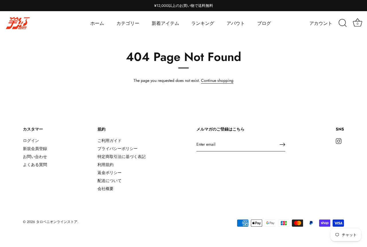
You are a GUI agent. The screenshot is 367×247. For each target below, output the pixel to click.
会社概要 (105, 188)
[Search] (342, 23)
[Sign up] (282, 144)
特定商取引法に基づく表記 (121, 156)
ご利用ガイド (109, 140)
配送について (109, 180)
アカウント (320, 23)
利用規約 (105, 164)
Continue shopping (217, 80)
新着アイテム (165, 23)
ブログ (264, 23)
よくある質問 (35, 164)
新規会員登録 (35, 148)
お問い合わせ (35, 156)
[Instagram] (338, 140)
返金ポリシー (109, 172)
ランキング (202, 23)
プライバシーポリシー (117, 148)
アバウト (236, 23)
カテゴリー (127, 23)
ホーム (97, 23)
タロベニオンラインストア (56, 221)
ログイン (31, 140)
